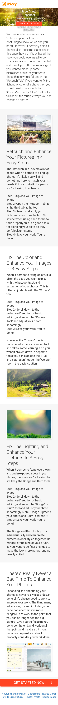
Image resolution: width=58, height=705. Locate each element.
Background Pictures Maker (42, 693)
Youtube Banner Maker (14, 693)
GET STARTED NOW (29, 23)
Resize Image (49, 697)
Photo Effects (33, 697)
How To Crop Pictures (13, 697)
